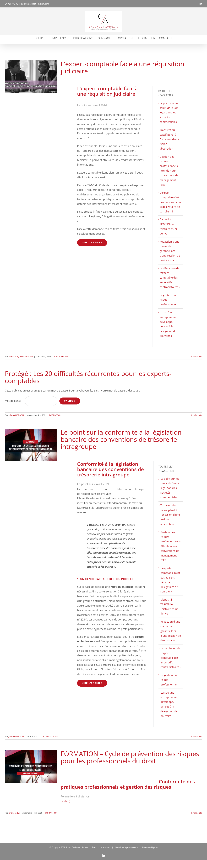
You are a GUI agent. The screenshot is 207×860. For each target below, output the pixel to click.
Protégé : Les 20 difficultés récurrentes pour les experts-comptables (88, 377)
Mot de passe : (14, 401)
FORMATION (55, 415)
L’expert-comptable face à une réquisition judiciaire (31, 77)
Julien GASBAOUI (16, 415)
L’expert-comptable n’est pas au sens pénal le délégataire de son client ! (170, 202)
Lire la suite (196, 356)
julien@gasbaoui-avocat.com (35, 3)
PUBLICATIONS (61, 356)
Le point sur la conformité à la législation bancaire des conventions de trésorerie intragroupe (31, 445)
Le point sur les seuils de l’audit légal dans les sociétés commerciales (169, 112)
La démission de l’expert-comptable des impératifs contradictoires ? (170, 278)
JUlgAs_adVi (14, 812)
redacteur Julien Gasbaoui (21, 356)
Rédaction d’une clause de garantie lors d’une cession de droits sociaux (170, 251)
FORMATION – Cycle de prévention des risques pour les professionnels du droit (31, 766)
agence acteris (131, 847)
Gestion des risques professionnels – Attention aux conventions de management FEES (170, 171)
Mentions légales (150, 847)
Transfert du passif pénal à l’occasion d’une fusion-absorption (169, 139)
